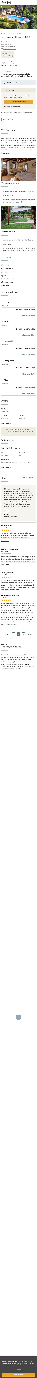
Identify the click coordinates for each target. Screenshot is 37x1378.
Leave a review (28, 478)
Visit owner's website (9, 49)
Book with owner (18, 102)
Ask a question (8, 119)
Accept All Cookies (18, 1374)
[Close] (35, 1359)
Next (29, 634)
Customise (18, 1369)
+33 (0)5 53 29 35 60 (8, 46)
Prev (7, 634)
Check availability (28, 316)
